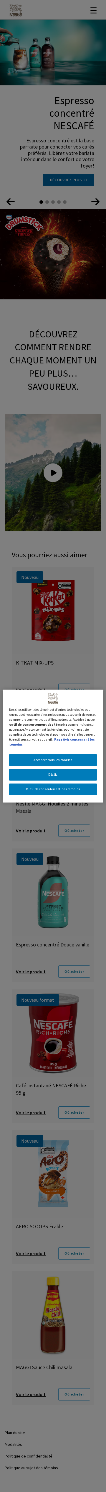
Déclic (52, 774)
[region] (53, 745)
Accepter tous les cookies (53, 760)
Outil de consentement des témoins (53, 789)
